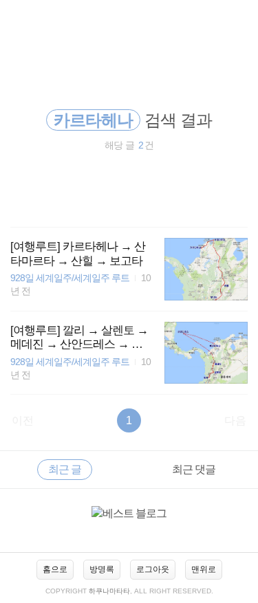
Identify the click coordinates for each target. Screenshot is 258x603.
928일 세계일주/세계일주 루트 (69, 278)
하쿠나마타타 (109, 591)
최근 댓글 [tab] (193, 469)
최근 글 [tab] (64, 469)
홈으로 (55, 569)
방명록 (101, 569)
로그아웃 (152, 569)
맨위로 (203, 569)
